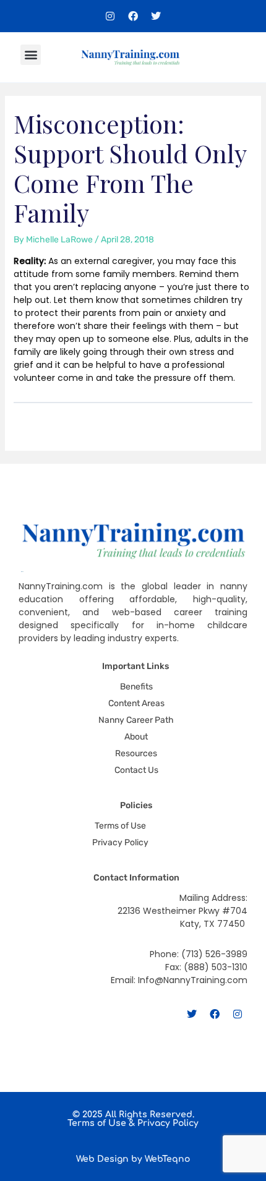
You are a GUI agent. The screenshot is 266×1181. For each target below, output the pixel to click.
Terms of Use (96, 1123)
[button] (30, 55)
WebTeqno (167, 1159)
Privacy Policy (168, 1123)
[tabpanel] (133, 320)
